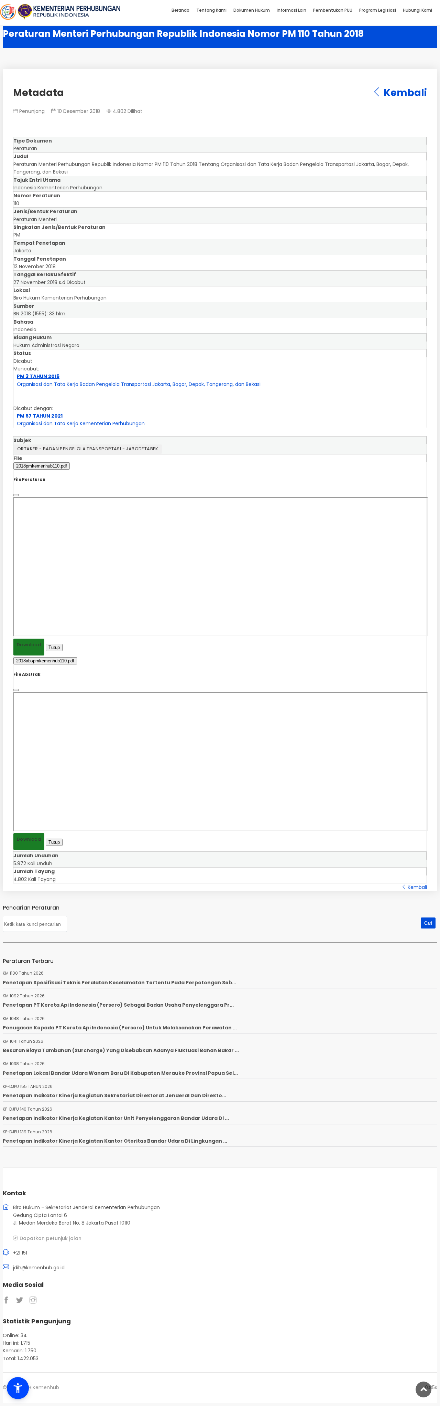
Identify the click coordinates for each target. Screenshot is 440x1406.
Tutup (54, 647)
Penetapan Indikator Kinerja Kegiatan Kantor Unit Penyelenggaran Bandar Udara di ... (116, 1118)
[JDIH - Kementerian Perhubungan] (68, 18)
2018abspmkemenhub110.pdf (45, 660)
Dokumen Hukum (251, 10)
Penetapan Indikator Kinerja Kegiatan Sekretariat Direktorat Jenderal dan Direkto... (114, 1095)
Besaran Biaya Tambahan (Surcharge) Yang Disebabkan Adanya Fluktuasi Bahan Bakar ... (121, 1050)
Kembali (404, 92)
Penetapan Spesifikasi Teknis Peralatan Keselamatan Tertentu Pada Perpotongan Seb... (119, 982)
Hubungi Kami (417, 10)
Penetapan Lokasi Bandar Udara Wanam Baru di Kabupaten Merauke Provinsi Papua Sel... (120, 1073)
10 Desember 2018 (78, 111)
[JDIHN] (8, 18)
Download (29, 644)
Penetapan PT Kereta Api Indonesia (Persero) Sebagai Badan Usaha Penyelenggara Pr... (118, 1004)
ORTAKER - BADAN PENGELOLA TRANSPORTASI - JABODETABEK (87, 448)
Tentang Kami (211, 10)
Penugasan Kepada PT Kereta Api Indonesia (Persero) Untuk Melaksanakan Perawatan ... (120, 1027)
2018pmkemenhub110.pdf (41, 466)
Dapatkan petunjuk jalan (50, 1238)
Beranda (180, 10)
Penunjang (31, 111)
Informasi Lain (291, 10)
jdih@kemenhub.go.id (39, 1267)
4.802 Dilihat (126, 111)
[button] (18, 1388)
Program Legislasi (377, 10)
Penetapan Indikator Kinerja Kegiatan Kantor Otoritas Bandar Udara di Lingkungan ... (115, 1140)
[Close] (16, 495)
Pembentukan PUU (332, 10)
